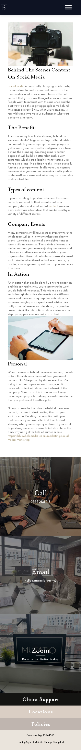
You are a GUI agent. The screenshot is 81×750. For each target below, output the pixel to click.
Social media (16, 86)
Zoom (41, 650)
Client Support (40, 699)
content (53, 206)
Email (40, 571)
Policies (40, 724)
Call (40, 492)
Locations (41, 711)
